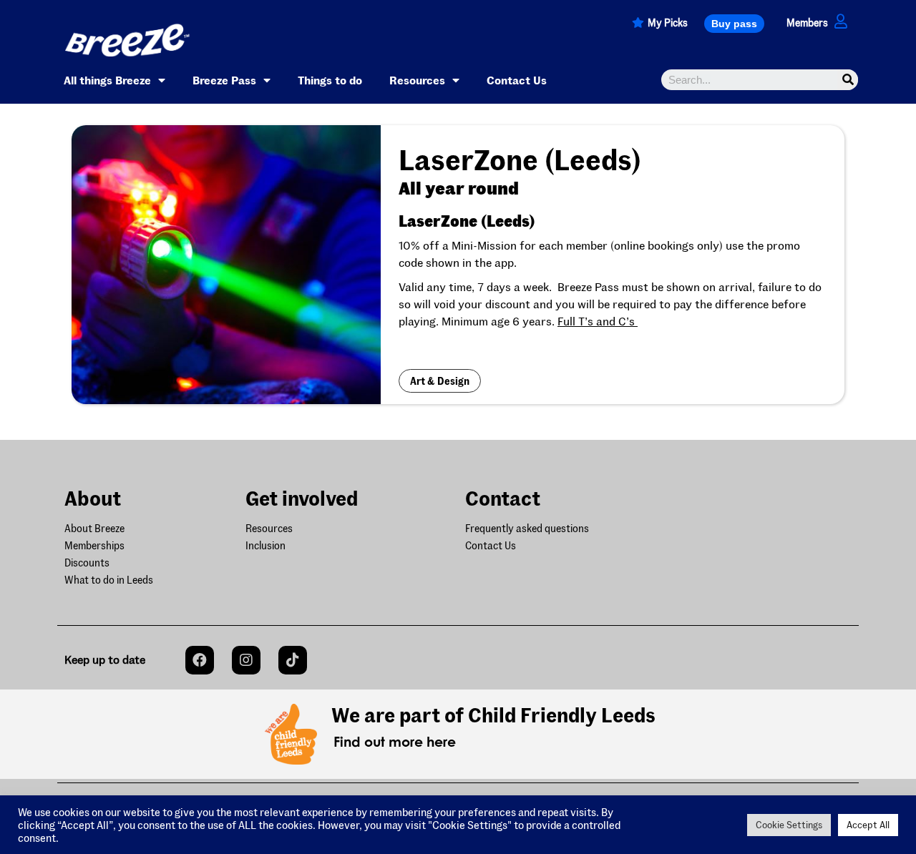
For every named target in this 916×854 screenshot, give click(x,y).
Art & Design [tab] (439, 381)
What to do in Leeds (108, 580)
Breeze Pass (224, 80)
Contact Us (517, 80)
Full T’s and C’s (597, 321)
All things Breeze (107, 80)
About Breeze (94, 528)
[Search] (847, 79)
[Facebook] (199, 660)
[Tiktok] (292, 660)
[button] (734, 23)
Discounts (86, 562)
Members (807, 22)
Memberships (94, 545)
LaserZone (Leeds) (467, 220)
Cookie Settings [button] (789, 824)
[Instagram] (246, 660)
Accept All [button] (868, 824)
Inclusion (265, 545)
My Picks (668, 22)
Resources (417, 80)
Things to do (330, 80)
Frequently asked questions (527, 528)
